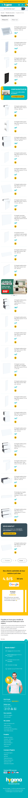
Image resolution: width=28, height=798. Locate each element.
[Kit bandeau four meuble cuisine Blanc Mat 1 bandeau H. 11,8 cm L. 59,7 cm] (7, 496)
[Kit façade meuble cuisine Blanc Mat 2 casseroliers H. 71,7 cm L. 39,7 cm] (7, 416)
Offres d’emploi (7, 717)
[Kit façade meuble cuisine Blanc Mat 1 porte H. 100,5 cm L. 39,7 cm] (7, 385)
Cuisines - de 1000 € (8, 739)
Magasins (6, 754)
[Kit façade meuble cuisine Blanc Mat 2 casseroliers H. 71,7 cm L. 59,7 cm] (7, 141)
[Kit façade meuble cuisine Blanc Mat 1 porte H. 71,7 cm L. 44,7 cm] (7, 173)
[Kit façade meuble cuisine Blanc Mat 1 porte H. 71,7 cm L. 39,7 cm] (7, 401)
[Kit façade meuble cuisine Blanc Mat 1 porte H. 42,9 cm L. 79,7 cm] (7, 432)
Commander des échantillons (10, 729)
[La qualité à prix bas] (14, 286)
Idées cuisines (7, 725)
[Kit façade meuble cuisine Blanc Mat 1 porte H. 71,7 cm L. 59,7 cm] (7, 157)
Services (6, 756)
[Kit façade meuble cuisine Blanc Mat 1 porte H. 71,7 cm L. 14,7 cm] (7, 126)
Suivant (21, 560)
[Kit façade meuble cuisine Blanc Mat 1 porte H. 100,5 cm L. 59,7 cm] (7, 352)
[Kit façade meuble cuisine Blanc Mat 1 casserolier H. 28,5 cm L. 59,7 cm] (7, 480)
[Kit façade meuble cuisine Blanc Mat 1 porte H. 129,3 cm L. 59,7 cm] (7, 337)
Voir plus (3, 639)
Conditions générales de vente (18, 788)
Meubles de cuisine (10, 12)
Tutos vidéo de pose (8, 730)
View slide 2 (12, 295)
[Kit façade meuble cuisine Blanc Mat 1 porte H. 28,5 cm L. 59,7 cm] (7, 547)
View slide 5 (16, 295)
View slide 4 (15, 295)
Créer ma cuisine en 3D (9, 723)
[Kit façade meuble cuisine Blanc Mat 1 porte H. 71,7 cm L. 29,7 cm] (7, 321)
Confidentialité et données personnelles (14, 790)
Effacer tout (15, 19)
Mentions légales (7, 788)
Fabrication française (9, 763)
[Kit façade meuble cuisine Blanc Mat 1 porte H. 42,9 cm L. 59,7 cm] (7, 188)
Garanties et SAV (7, 761)
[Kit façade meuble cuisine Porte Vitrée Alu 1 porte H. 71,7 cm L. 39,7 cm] (7, 47)
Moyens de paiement (8, 760)
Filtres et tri (5, 19)
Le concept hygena (8, 752)
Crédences (6, 746)
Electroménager (7, 741)
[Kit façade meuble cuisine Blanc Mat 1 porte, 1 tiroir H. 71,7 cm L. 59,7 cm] (7, 204)
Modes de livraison (8, 758)
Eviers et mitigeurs (8, 742)
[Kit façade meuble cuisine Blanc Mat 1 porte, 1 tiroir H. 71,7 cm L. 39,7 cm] (7, 110)
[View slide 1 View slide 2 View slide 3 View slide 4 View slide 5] (14, 287)
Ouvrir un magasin (8, 715)
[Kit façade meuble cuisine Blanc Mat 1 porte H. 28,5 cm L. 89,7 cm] (7, 254)
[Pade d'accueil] (8, 4)
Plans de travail (7, 744)
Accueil (2, 12)
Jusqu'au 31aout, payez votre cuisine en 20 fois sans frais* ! (14, 1)
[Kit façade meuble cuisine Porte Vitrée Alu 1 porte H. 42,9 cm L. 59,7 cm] (7, 31)
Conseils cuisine (7, 727)
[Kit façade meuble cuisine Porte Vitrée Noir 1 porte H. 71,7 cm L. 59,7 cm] (7, 78)
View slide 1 (11, 295)
